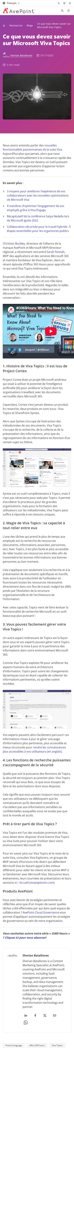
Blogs (30, 25)
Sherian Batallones (21, 55)
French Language (14, 1045)
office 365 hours (37, 1045)
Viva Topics (57, 1045)
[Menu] (68, 10)
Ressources (16, 25)
